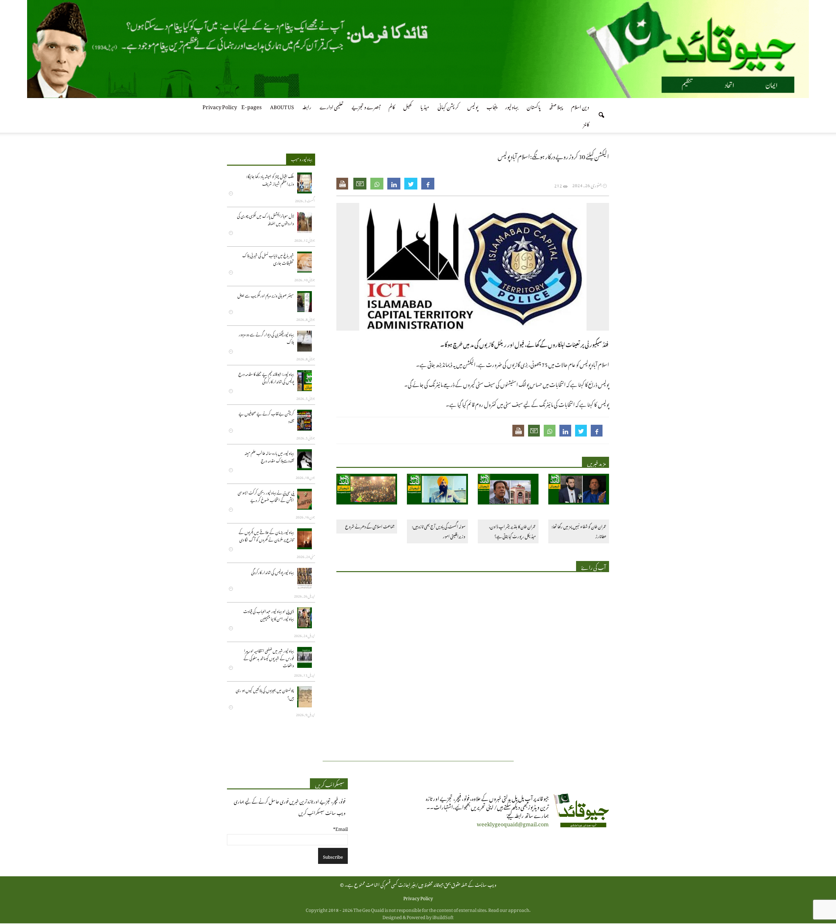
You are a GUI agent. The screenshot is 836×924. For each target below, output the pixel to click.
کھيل (407, 106)
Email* (340, 827)
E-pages (251, 105)
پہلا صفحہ (556, 106)
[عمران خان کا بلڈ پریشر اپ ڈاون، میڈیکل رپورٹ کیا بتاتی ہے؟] (508, 490)
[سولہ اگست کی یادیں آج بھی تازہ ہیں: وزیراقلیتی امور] (437, 490)
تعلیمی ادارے (331, 106)
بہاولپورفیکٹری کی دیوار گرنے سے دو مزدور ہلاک (266, 337)
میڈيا (424, 106)
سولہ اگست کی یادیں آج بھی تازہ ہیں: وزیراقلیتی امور (438, 530)
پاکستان (534, 106)
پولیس (472, 106)
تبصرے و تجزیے (366, 106)
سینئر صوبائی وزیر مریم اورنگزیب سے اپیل (265, 295)
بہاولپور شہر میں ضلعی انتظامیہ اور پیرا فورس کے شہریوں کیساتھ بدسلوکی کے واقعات (269, 657)
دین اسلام (580, 106)
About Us (282, 106)
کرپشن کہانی (448, 106)
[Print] (342, 184)
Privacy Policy (219, 105)
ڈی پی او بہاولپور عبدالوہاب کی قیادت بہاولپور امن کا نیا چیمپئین (268, 614)
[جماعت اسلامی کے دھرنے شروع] (366, 490)
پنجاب (492, 106)
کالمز (586, 123)
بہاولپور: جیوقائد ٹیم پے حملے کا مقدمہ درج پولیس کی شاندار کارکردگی (266, 377)
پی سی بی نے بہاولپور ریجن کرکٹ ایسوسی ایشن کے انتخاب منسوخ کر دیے (266, 495)
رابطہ (306, 106)
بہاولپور (511, 106)
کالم (392, 106)
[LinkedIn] (393, 184)
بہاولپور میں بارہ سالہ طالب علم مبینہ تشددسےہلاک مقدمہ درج (269, 456)
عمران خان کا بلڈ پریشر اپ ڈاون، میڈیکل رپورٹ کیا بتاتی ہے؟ (512, 530)
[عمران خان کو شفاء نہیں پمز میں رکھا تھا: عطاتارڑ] (578, 490)
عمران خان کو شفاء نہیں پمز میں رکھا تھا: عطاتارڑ (579, 530)
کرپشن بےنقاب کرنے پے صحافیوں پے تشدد (266, 416)
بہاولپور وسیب (301, 158)
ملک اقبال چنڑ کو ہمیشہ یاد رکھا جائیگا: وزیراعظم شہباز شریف (270, 179)
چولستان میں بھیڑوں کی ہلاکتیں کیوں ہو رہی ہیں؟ (265, 693)
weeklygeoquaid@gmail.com (513, 823)
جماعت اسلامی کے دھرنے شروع (369, 526)
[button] (601, 115)
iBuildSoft (443, 916)
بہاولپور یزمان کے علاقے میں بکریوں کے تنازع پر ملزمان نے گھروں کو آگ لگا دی (266, 535)
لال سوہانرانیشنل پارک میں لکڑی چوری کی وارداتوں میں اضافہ (265, 218)
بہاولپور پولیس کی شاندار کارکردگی (272, 571)
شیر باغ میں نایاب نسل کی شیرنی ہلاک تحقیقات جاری (268, 258)
